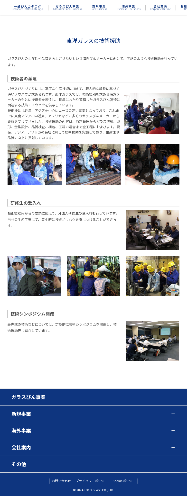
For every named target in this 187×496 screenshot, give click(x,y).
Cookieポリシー (123, 480)
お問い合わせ (61, 480)
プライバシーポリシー (91, 480)
